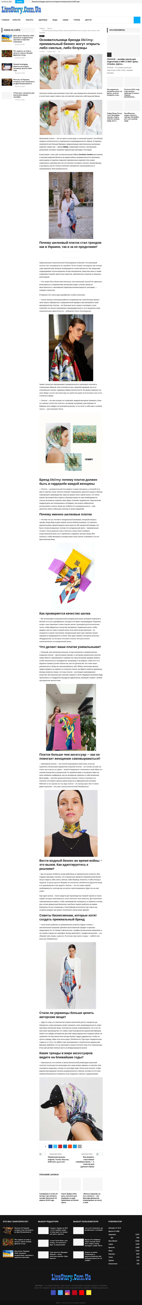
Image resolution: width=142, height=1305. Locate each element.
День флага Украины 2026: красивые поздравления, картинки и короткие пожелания (23, 39)
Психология (112, 1264)
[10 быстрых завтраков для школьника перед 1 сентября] (7, 95)
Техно (110, 1257)
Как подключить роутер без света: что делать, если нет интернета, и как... (114, 92)
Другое (88, 20)
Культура (17, 20)
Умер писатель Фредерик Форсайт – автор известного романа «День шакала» (59, 1255)
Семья (65, 20)
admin (43, 51)
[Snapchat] (88, 1292)
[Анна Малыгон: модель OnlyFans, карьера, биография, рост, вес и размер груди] (132, 105)
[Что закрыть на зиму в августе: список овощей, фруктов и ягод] (7, 53)
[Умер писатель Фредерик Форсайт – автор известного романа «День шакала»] (43, 1254)
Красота (29, 20)
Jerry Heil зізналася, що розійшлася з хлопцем (94, 1229)
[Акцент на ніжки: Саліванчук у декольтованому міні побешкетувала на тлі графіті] (78, 1254)
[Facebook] (53, 1292)
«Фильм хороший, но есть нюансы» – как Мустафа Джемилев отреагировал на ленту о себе (92, 1198)
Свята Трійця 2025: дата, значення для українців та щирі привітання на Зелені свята (69, 1198)
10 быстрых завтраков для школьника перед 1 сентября (23, 95)
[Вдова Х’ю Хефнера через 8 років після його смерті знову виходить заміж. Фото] (78, 1242)
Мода (55, 20)
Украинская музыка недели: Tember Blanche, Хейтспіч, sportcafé (58, 1159)
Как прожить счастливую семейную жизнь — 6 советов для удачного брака (85, 1162)
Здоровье (42, 20)
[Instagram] (67, 1292)
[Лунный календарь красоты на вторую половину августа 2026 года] (7, 66)
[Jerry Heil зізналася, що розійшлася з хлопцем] (78, 1230)
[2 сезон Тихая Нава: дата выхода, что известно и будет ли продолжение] (43, 1243)
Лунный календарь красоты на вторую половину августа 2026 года (22, 67)
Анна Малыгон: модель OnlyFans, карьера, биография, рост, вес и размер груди (131, 117)
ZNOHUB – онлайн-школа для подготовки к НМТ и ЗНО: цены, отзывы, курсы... (122, 61)
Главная (5, 20)
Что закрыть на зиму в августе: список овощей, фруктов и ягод (23, 53)
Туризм (77, 20)
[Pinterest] (74, 1292)
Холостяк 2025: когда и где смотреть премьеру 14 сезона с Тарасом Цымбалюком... (131, 93)
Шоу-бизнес (112, 1241)
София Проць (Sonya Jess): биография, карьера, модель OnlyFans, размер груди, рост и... (114, 117)
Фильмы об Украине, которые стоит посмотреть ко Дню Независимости (57, 1)
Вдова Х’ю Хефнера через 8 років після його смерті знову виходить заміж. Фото (93, 1243)
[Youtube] (81, 1292)
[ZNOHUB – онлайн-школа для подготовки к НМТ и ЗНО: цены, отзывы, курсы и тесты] (123, 46)
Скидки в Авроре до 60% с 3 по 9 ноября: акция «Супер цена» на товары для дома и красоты (59, 1231)
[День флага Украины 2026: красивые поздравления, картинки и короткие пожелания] (7, 38)
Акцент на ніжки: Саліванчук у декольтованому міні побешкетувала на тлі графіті (93, 1256)
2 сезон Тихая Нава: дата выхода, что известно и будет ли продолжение (59, 1243)
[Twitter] (60, 1292)
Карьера (111, 1254)
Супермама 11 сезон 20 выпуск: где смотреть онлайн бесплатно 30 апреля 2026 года (48, 1197)
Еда (112, 1238)
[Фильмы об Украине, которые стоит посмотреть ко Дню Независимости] (7, 82)
